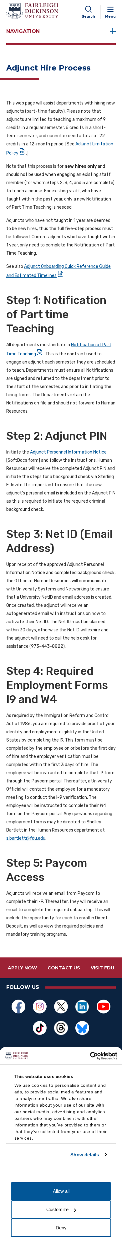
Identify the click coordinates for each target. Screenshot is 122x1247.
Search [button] (88, 16)
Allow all (61, 1191)
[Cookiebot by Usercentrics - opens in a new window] (90, 1056)
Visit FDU (102, 968)
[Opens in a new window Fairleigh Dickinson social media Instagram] (40, 1006)
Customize (57, 1209)
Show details (84, 1154)
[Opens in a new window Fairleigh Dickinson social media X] (61, 1006)
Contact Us (64, 968)
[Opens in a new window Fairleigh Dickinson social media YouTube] (103, 1006)
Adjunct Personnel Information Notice (68, 452)
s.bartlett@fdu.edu (25, 838)
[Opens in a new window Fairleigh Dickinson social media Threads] (61, 1028)
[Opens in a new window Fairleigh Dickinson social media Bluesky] (82, 1028)
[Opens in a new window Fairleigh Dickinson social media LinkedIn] (82, 1006)
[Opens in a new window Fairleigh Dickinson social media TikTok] (40, 1028)
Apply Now (22, 968)
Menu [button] (110, 16)
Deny (61, 1227)
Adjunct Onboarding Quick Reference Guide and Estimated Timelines (58, 271)
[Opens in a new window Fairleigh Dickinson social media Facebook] (18, 1006)
